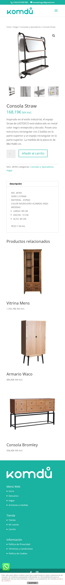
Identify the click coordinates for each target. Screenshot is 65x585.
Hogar (16, 27)
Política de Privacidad (19, 544)
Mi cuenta (14, 524)
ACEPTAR (32, 583)
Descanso (13, 495)
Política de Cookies (18, 553)
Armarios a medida (18, 505)
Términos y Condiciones (21, 548)
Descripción (16, 183)
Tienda (12, 520)
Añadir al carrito (33, 153)
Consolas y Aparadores (30, 27)
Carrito (12, 529)
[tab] (32, 184)
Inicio (8, 27)
